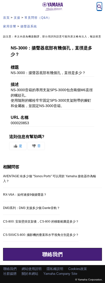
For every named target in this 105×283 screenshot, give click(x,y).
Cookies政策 (77, 269)
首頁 (6, 17)
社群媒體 (10, 274)
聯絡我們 (52, 254)
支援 (17, 17)
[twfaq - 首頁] (52, 6)
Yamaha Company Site (60, 274)
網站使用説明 (32, 269)
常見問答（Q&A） (37, 17)
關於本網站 (30, 274)
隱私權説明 (55, 269)
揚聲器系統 (28, 26)
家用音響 (9, 26)
